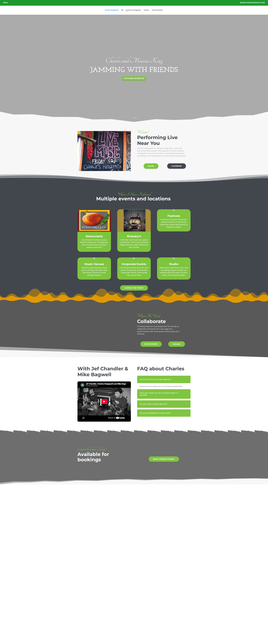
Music (5, 3)
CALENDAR (177, 166)
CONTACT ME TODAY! (134, 288)
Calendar (177, 344)
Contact (146, 10)
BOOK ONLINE (151, 344)
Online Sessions (157, 10)
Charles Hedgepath (112, 10)
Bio (122, 10)
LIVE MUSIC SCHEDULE (134, 78)
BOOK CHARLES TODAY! (164, 459)
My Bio (151, 166)
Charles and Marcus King (134, 61)
